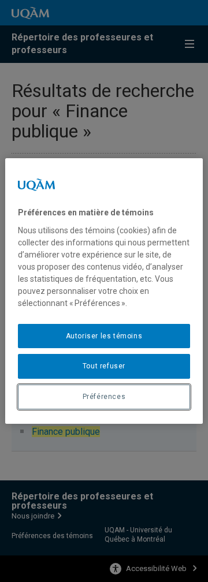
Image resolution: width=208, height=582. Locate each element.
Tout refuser (104, 366)
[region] (104, 291)
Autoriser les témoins (104, 336)
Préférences (104, 397)
